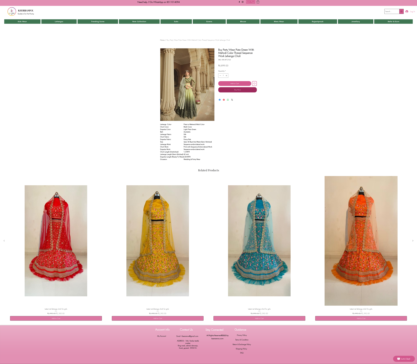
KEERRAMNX (25, 10)
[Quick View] (56, 241)
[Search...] (401, 11)
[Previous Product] (4, 240)
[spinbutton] (223, 76)
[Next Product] (413, 240)
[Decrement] (220, 76)
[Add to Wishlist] (254, 83)
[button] (257, 1)
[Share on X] (232, 98)
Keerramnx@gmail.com (190, 336)
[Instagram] (243, 2)
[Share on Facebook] (219, 98)
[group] (208, 250)
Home (162, 40)
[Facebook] (239, 2)
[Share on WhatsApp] (228, 98)
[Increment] (226, 76)
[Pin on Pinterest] (224, 98)
